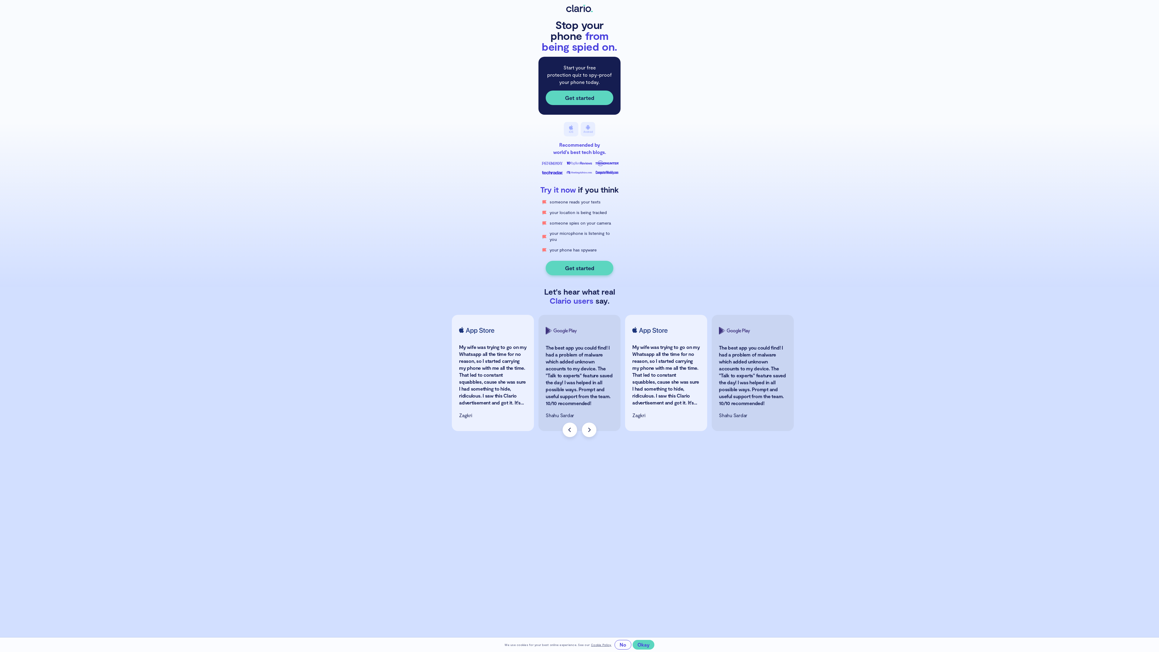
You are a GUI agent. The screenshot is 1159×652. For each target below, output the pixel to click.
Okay (643, 644)
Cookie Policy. (601, 645)
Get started (579, 97)
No (623, 644)
